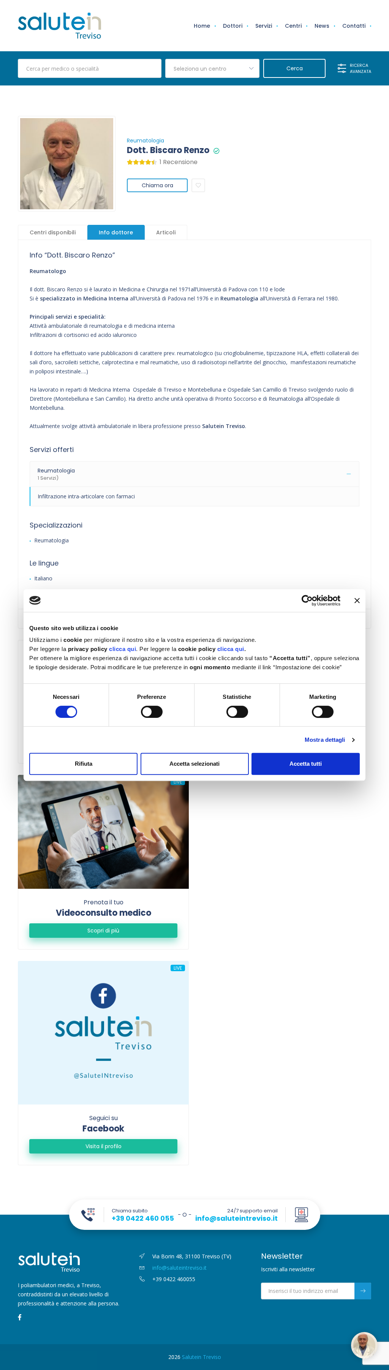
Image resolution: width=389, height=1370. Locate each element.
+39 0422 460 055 (143, 1218)
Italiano (43, 578)
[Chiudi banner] (357, 600)
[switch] (152, 712)
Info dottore (116, 232)
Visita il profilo (103, 1146)
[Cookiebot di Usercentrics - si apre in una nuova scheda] (307, 600)
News (322, 26)
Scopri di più (103, 930)
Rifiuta (83, 763)
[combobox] (212, 68)
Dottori (232, 26)
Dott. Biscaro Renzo (168, 150)
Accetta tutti (305, 763)
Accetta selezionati (194, 763)
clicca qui (122, 649)
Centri (293, 26)
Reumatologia (145, 140)
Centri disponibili (53, 232)
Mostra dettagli (325, 739)
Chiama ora (157, 185)
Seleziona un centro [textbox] (200, 69)
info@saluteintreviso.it (236, 1218)
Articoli (166, 232)
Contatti (353, 26)
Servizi (263, 26)
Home (202, 26)
